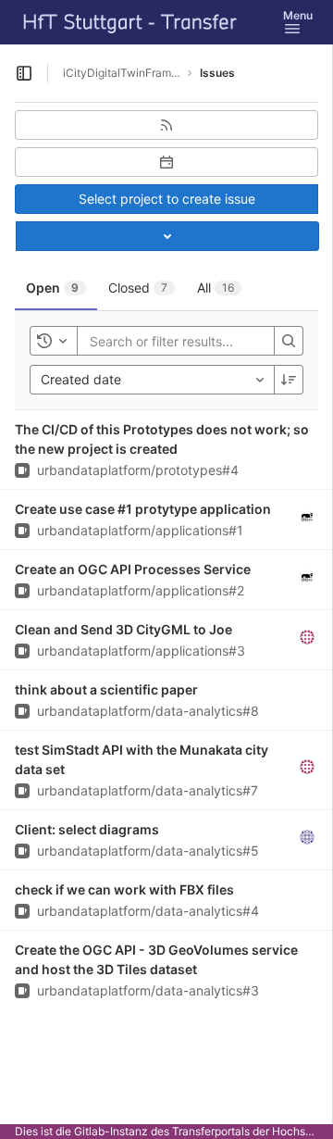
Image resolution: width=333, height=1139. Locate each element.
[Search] (288, 341)
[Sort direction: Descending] (288, 379)
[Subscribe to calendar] (166, 162)
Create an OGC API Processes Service (133, 569)
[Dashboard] (130, 22)
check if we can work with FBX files (124, 889)
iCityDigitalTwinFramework (122, 73)
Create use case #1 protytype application (143, 509)
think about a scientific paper (106, 689)
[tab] (56, 288)
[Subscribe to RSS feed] (166, 125)
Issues (217, 73)
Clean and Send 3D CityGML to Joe (123, 629)
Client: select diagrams (87, 829)
